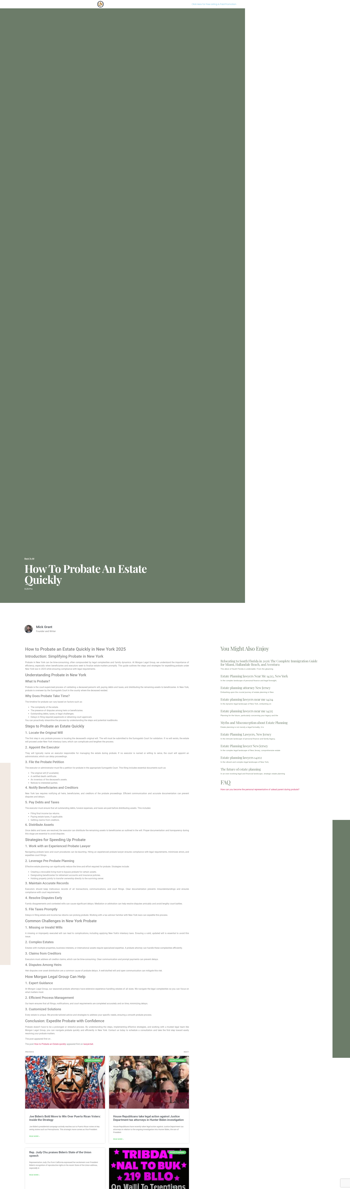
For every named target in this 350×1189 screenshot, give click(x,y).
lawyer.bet (88, 1044)
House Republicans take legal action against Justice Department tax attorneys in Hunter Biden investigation (148, 1118)
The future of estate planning (241, 769)
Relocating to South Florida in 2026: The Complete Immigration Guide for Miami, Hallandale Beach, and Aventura (269, 663)
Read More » (34, 1136)
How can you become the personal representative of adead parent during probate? (260, 789)
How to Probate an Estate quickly (50, 1044)
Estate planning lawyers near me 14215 (247, 711)
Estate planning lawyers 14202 (241, 757)
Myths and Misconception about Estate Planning (254, 722)
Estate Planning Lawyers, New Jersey (246, 734)
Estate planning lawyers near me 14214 (247, 699)
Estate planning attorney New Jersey (245, 687)
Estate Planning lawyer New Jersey (244, 746)
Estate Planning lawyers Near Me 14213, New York (254, 676)
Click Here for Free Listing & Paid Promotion (214, 4)
